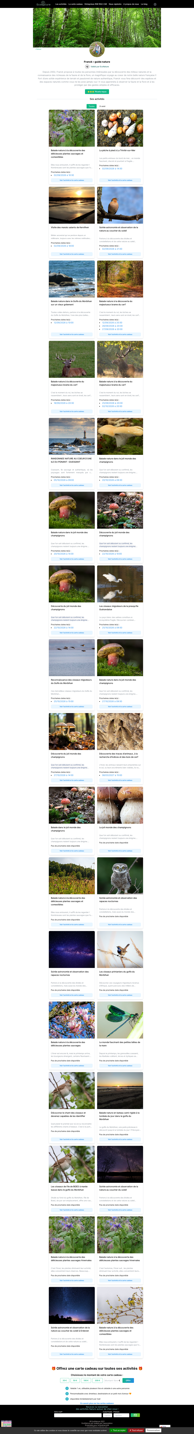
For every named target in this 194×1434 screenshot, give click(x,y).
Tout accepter (119, 1430)
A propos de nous (131, 4)
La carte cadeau (75, 4)
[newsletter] (135, 1415)
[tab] (92, 106)
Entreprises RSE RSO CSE (96, 4)
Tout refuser (137, 1430)
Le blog (144, 4)
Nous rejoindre (115, 4)
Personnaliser (153, 1430)
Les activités (61, 4)
